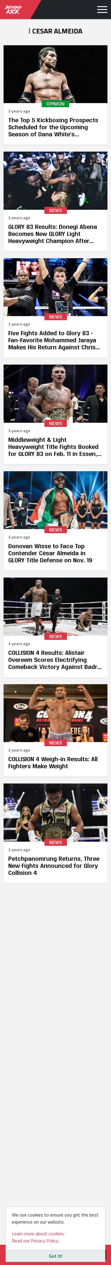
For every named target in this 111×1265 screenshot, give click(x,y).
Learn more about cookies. (38, 1233)
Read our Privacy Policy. (35, 1240)
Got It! (55, 1255)
